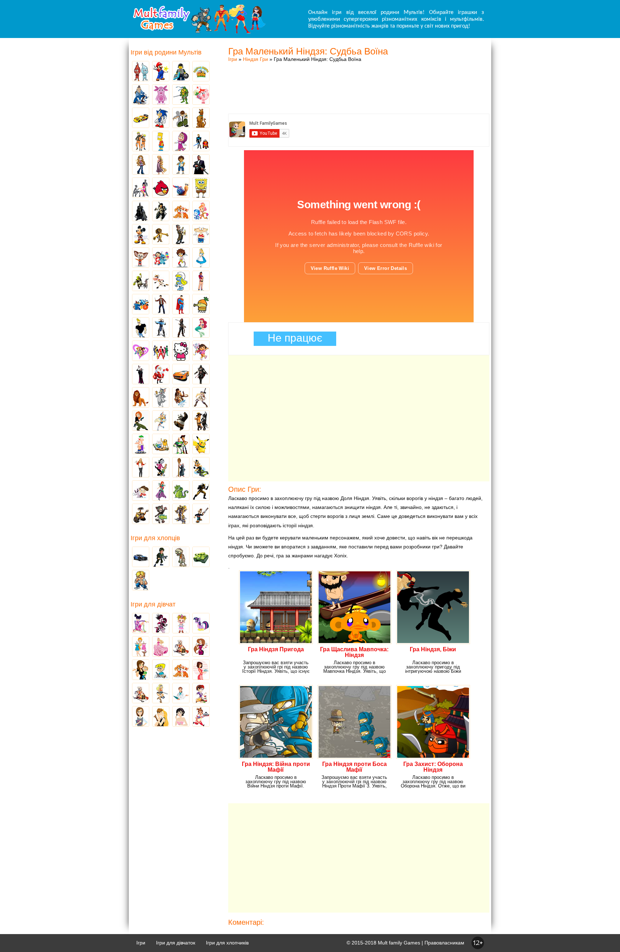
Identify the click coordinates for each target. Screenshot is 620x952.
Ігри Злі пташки (160, 188)
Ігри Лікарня (181, 693)
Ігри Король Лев (140, 397)
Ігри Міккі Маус (140, 234)
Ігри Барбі (160, 647)
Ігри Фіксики (201, 211)
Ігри (232, 59)
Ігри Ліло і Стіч (160, 258)
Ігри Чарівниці (160, 491)
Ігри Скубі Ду (201, 118)
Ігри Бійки (140, 580)
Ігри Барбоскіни (140, 258)
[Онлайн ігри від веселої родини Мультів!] (199, 31)
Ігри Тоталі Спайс (140, 351)
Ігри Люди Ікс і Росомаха (201, 491)
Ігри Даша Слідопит (201, 351)
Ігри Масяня (201, 234)
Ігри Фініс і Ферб (140, 444)
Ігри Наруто (140, 141)
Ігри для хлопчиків (227, 943)
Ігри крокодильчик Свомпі (181, 491)
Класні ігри (160, 211)
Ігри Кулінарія (201, 670)
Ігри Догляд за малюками (140, 670)
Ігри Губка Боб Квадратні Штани (201, 188)
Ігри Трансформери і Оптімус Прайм (181, 514)
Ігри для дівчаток (175, 943)
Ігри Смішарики (201, 95)
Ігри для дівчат (153, 604)
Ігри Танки (201, 557)
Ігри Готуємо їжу (201, 716)
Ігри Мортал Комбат (160, 328)
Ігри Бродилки (181, 647)
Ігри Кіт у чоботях (201, 421)
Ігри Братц (140, 164)
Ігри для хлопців (155, 538)
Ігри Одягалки (140, 647)
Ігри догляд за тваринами (181, 211)
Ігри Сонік (160, 118)
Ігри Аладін (201, 281)
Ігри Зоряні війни (201, 141)
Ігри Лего (181, 71)
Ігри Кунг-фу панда (181, 421)
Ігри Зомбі (181, 557)
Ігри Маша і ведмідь (181, 141)
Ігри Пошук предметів (181, 234)
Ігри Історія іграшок (181, 444)
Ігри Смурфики (181, 281)
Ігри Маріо (160, 71)
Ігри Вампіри (140, 374)
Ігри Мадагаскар (160, 234)
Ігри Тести (140, 716)
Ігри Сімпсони (160, 141)
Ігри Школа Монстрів (160, 623)
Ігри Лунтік (160, 95)
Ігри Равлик (181, 188)
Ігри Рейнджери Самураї (160, 351)
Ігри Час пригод (160, 444)
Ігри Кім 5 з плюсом (140, 421)
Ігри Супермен (181, 304)
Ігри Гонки (140, 557)
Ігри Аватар (140, 95)
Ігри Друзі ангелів (160, 421)
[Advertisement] (358, 81)
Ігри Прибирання (160, 693)
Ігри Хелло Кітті (181, 351)
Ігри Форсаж (181, 374)
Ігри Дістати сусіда (201, 514)
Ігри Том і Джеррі (160, 397)
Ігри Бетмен (140, 211)
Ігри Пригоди (140, 693)
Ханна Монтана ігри (140, 467)
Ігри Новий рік (160, 374)
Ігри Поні (201, 623)
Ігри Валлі (140, 514)
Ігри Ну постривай (160, 467)
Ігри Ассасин (201, 374)
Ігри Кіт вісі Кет (140, 491)
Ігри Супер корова (160, 281)
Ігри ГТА (201, 164)
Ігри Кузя (201, 467)
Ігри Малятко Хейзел (181, 623)
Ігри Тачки (140, 118)
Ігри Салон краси (140, 188)
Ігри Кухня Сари (201, 693)
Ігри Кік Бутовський (181, 258)
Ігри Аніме (201, 397)
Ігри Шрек (140, 281)
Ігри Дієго (181, 164)
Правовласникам (444, 943)
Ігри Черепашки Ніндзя (181, 95)
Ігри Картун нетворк (140, 328)
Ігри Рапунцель (160, 164)
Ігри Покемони (201, 444)
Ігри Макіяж (181, 716)
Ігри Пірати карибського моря (181, 328)
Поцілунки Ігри (160, 716)
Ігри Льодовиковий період (181, 397)
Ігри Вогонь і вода (140, 71)
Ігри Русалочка (201, 328)
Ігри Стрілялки (160, 557)
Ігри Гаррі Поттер (160, 304)
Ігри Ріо (140, 304)
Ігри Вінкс (140, 623)
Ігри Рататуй (181, 467)
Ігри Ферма (201, 71)
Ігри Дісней (201, 258)
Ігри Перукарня (201, 647)
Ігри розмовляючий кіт (160, 514)
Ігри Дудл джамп (201, 304)
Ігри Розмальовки (160, 670)
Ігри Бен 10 (181, 118)
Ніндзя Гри (255, 59)
